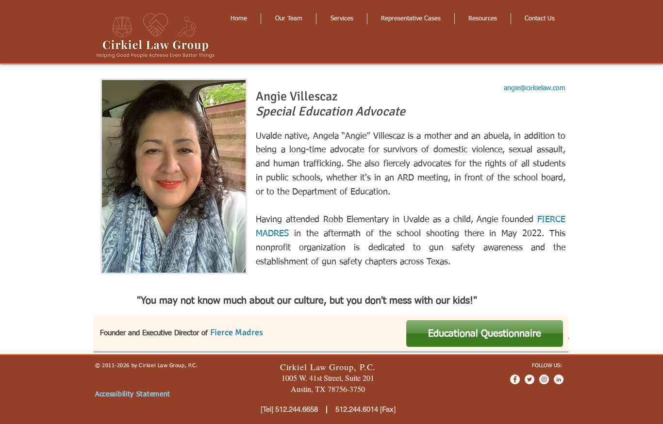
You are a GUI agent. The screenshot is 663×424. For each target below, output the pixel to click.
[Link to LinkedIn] (559, 379)
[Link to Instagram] (544, 379)
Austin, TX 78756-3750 (328, 389)
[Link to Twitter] (529, 379)
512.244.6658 (296, 409)
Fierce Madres (236, 332)
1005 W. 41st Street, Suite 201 (328, 378)
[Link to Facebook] (515, 379)
